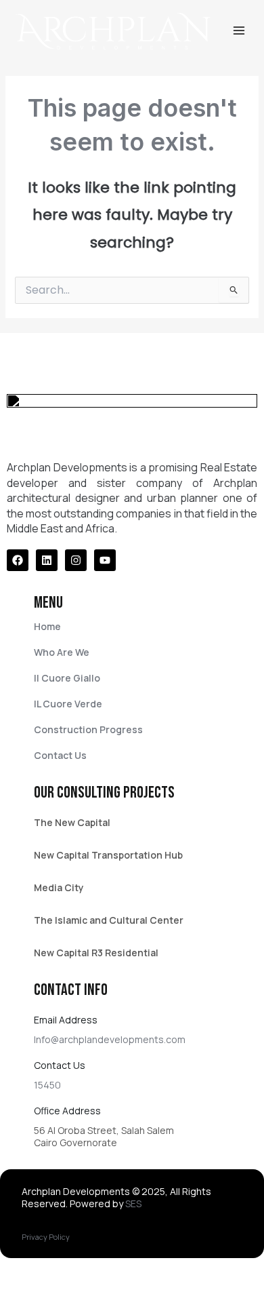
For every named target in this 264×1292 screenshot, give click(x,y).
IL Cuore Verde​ (68, 703)
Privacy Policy (46, 1237)
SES (133, 1203)
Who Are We (61, 652)
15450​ (47, 1084)
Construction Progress (88, 729)
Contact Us (60, 755)
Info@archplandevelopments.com (109, 1039)
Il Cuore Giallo (67, 677)
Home (47, 626)
